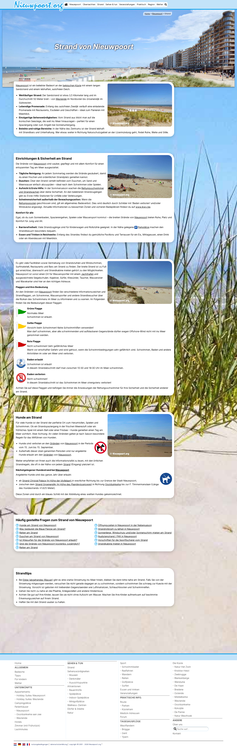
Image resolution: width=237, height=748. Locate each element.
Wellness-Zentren (76, 705)
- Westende (21, 718)
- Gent (123, 733)
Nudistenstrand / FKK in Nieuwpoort (117, 536)
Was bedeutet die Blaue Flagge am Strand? (42, 529)
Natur (70, 712)
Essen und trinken (129, 689)
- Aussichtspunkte (77, 682)
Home (18, 663)
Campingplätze (23, 703)
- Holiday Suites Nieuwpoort (30, 695)
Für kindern (21, 679)
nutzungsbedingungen (39, 744)
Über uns (178, 724)
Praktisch (141, 4)
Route (123, 701)
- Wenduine (179, 682)
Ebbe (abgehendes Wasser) (38, 579)
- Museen (72, 675)
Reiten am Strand (28, 532)
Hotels (18, 721)
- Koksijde (178, 708)
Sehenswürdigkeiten (78, 671)
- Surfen (124, 685)
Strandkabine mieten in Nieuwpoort (117, 543)
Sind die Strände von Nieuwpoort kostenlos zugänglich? (49, 543)
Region (151, 4)
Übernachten (89, 4)
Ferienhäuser (21, 706)
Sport (123, 663)
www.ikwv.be (143, 206)
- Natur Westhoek (182, 715)
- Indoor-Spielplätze (78, 697)
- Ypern (124, 736)
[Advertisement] (199, 137)
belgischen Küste (72, 85)
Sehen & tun (111, 4)
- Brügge (125, 729)
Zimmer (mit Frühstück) (27, 725)
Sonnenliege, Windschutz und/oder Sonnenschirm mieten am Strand (135, 532)
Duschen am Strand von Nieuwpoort (39, 536)
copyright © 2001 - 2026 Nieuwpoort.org (85, 744)
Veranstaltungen (127, 4)
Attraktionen (74, 686)
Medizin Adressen (129, 713)
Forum (123, 716)
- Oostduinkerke (181, 704)
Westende (61, 99)
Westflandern (127, 725)
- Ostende (178, 693)
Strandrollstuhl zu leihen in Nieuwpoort (119, 529)
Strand (100, 4)
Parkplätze (143, 227)
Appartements (22, 691)
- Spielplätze (74, 693)
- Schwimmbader (129, 666)
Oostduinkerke (113, 484)
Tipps (18, 675)
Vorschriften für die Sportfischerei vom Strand (123, 540)
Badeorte (20, 671)
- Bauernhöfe (74, 690)
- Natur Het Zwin (182, 666)
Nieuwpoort (75, 4)
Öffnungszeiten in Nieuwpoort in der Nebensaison (125, 525)
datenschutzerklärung (58, 744)
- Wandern (125, 674)
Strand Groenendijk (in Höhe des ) (63, 484)
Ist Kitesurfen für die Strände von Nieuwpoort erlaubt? (48, 540)
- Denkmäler (74, 678)
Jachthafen (87, 274)
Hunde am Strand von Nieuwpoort (37, 525)
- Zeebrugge (179, 674)
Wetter (160, 4)
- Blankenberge (181, 678)
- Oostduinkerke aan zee (28, 714)
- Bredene (178, 689)
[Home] (66, 4)
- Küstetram (126, 709)
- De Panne (179, 712)
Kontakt (177, 733)
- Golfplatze (126, 682)
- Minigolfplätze (75, 701)
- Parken (124, 705)
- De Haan (178, 685)
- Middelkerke (180, 697)
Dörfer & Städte (75, 708)
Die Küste (178, 663)
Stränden (55, 443)
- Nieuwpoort (22, 710)
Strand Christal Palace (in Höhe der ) (47, 480)
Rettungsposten (27, 203)
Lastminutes (21, 729)
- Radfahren (126, 670)
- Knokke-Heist (181, 670)
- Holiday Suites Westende (29, 699)
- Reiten (124, 678)
